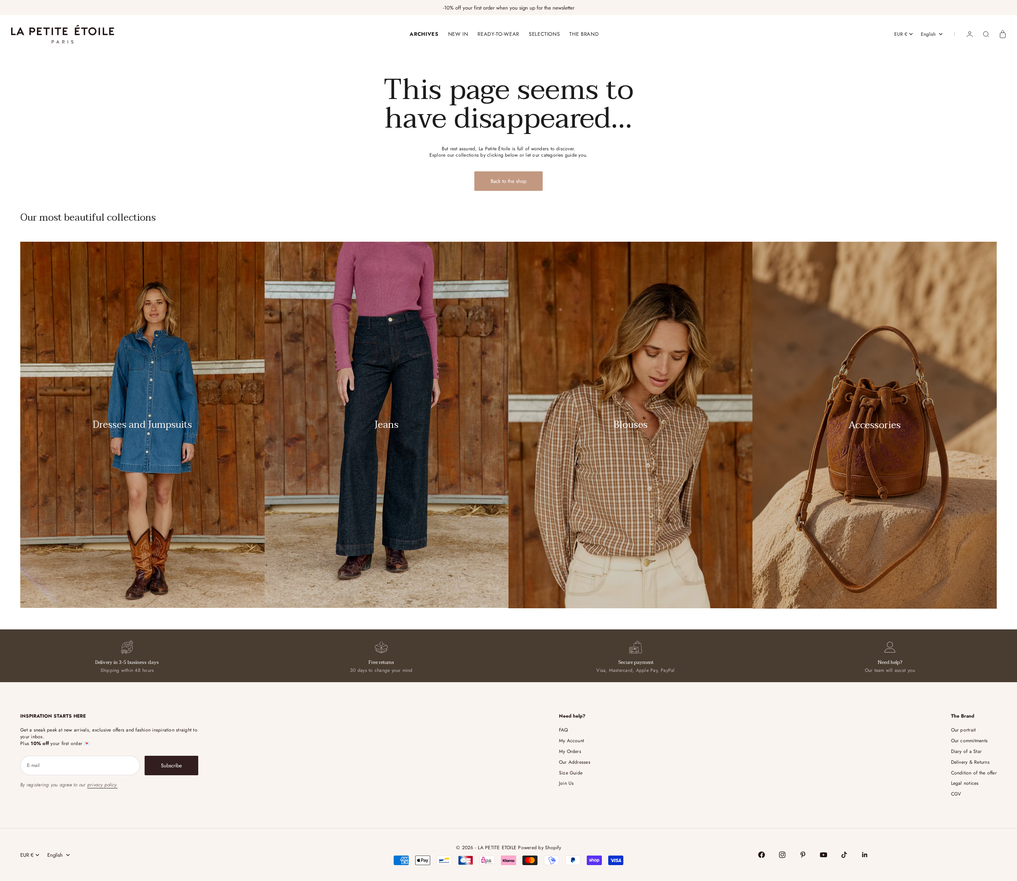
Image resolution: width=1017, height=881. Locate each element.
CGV (956, 794)
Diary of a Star (966, 751)
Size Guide (570, 772)
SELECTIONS (544, 34)
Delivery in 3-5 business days (127, 662)
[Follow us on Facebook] (762, 855)
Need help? (890, 662)
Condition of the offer (974, 772)
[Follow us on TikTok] (844, 855)
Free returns (381, 662)
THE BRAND (584, 34)
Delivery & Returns (970, 762)
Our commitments (969, 740)
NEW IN (458, 34)
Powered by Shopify (539, 847)
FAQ (563, 730)
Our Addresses (574, 762)
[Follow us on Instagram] (782, 855)
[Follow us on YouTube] (824, 855)
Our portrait (963, 730)
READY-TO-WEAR (498, 34)
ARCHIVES (424, 34)
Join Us (566, 783)
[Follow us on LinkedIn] (865, 855)
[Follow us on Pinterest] (803, 855)
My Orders (570, 751)
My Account (571, 740)
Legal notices (965, 783)
